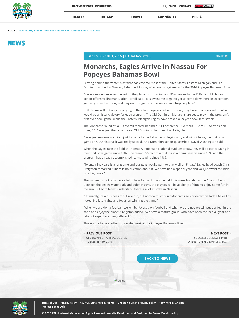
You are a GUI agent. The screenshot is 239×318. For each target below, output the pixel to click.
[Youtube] (229, 6)
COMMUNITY (167, 17)
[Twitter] (223, 6)
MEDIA (197, 17)
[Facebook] (218, 6)
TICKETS (78, 17)
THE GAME (107, 17)
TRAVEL (136, 17)
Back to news (157, 258)
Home (11, 30)
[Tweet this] (219, 62)
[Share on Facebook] (213, 62)
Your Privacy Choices (171, 302)
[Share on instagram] (224, 62)
